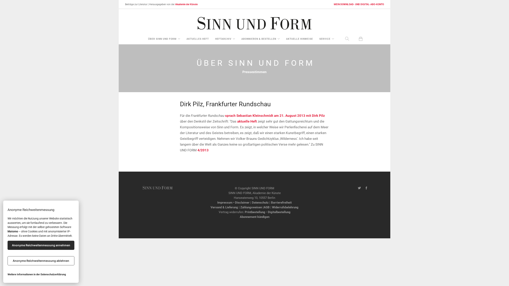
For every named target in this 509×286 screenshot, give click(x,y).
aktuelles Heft (198, 39)
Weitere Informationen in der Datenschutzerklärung (37, 274)
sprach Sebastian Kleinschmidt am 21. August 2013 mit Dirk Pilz (275, 116)
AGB (267, 207)
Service (324, 39)
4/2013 (203, 150)
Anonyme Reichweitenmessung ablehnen (41, 260)
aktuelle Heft (247, 121)
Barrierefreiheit (281, 202)
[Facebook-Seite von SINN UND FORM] (366, 188)
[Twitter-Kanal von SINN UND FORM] (359, 188)
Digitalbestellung (279, 212)
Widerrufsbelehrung (285, 207)
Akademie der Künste (186, 4)
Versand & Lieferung (224, 207)
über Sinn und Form (162, 39)
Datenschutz (260, 202)
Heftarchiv (223, 39)
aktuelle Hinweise (299, 39)
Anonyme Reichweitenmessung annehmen (41, 245)
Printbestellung (255, 212)
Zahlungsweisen (251, 207)
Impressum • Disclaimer (233, 202)
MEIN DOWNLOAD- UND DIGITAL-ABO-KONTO (359, 4)
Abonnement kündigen (254, 217)
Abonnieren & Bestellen (258, 39)
